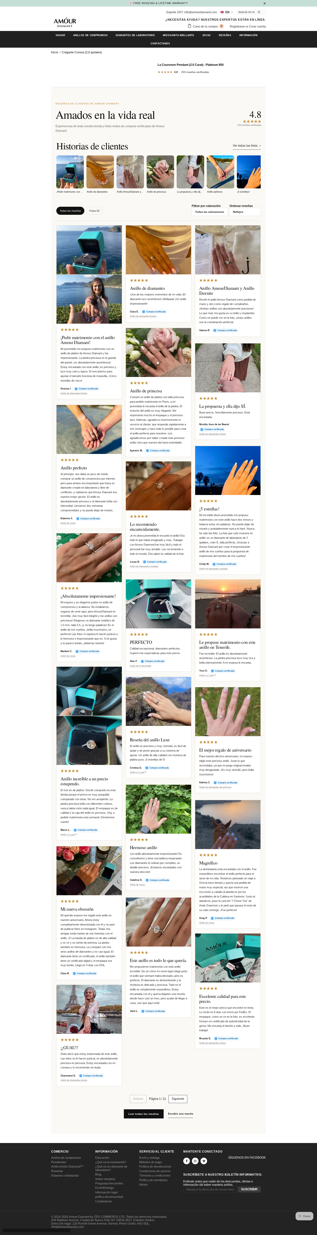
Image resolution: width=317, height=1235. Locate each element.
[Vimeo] (204, 1161)
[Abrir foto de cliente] (89, 249)
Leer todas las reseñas (143, 1113)
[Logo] (65, 22)
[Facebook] (186, 1161)
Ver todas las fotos (245, 145)
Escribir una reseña (180, 1113)
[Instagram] (195, 1161)
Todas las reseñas (70, 210)
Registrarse (238, 26)
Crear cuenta (257, 26)
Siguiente (178, 1098)
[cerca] (264, 3)
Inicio (54, 52)
